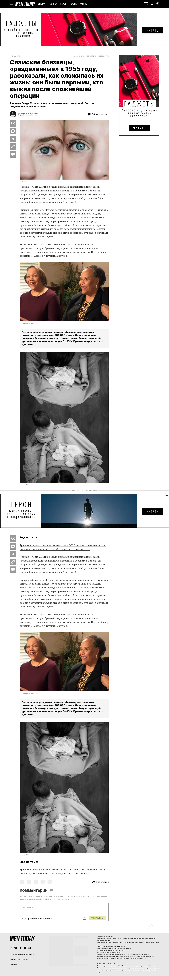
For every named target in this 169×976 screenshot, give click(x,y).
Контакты (13, 964)
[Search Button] (152, 3)
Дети (19, 56)
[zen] (25, 948)
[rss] (11, 948)
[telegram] (20, 948)
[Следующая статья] (84, 926)
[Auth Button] (157, 3)
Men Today (25, 3)
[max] (29, 948)
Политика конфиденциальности (22, 954)
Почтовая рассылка (146, 3)
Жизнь (12, 56)
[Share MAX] (13, 131)
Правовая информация (19, 959)
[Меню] (11, 3)
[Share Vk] (13, 123)
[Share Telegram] (13, 139)
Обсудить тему (100, 114)
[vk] (15, 948)
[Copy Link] (13, 146)
